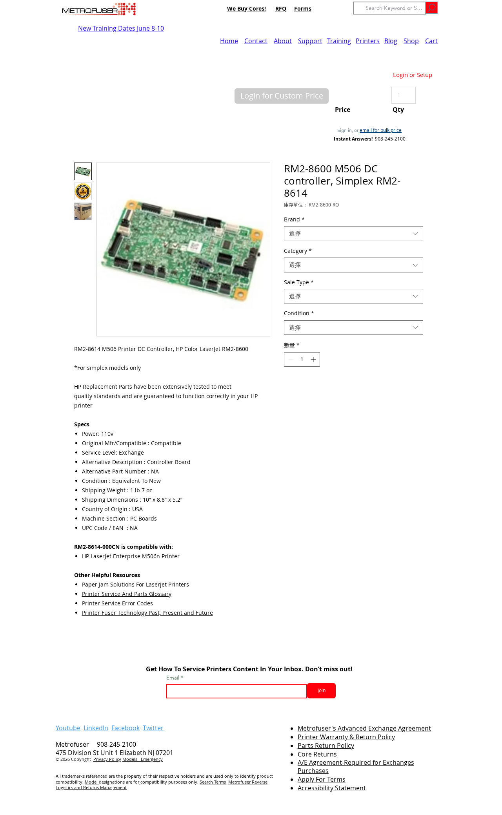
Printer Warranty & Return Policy (346, 737)
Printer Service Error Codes (117, 603)
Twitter (153, 728)
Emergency (152, 759)
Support (310, 41)
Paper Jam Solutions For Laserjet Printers (135, 584)
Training (339, 41)
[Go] (432, 8)
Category (298, 250)
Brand (294, 219)
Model (92, 782)
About (283, 41)
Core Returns (317, 754)
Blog (390, 41)
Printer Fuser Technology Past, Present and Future (147, 612)
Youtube (68, 728)
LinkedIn (96, 728)
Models (131, 759)
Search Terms (213, 782)
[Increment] (314, 359)
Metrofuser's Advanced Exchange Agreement (364, 728)
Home (229, 41)
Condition (299, 313)
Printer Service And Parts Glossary (126, 594)
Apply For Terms (322, 779)
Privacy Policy (107, 759)
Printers (368, 41)
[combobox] (353, 233)
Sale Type (299, 282)
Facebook (125, 728)
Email (173, 677)
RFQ (280, 8)
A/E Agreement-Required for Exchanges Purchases (356, 766)
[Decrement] (290, 359)
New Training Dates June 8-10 (121, 28)
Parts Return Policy (326, 745)
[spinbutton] (302, 359)
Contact (255, 41)
